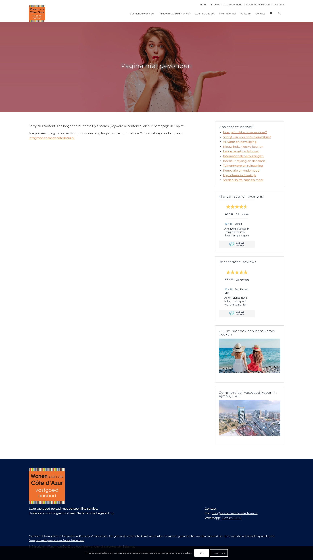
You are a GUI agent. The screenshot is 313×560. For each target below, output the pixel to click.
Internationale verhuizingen (243, 156)
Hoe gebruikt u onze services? (245, 132)
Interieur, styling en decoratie (244, 161)
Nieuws (215, 4)
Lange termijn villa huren (241, 151)
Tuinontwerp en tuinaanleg (243, 165)
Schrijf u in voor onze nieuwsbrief (247, 137)
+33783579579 (231, 518)
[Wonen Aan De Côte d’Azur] (37, 13)
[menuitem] (203, 4)
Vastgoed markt (233, 4)
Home (203, 4)
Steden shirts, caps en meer (243, 180)
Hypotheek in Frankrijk (239, 175)
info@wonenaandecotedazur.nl (51, 138)
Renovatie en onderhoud (241, 170)
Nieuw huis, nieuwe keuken (243, 146)
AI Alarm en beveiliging (239, 142)
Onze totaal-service (258, 4)
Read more (219, 553)
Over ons (279, 4)
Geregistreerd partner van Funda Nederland (56, 540)
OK (201, 553)
